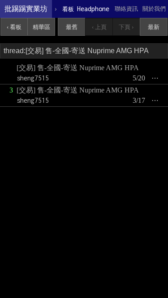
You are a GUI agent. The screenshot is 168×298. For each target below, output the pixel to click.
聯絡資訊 (126, 9)
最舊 (72, 27)
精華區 (41, 27)
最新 (153, 27)
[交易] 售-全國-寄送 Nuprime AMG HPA (78, 67)
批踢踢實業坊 (25, 9)
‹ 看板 (14, 27)
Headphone (85, 9)
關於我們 (154, 9)
